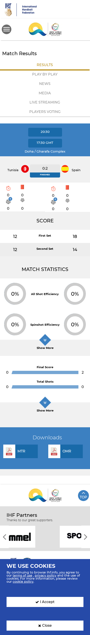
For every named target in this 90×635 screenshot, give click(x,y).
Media (45, 93)
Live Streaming (44, 102)
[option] (45, 536)
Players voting (45, 112)
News (44, 84)
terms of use (22, 575)
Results (45, 65)
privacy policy (45, 575)
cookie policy (23, 582)
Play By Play (44, 74)
